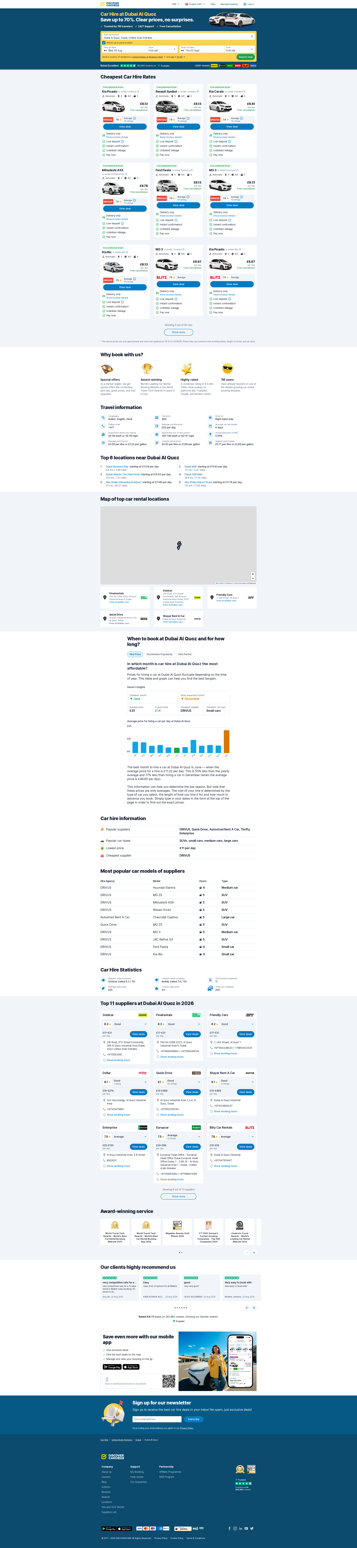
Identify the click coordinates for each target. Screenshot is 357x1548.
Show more (178, 332)
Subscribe (193, 1419)
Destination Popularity (160, 654)
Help (213, 4)
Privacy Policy (160, 1538)
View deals (138, 1034)
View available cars (119, 602)
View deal (125, 126)
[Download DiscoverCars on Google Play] (112, 1367)
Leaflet (220, 583)
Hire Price (135, 654)
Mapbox (229, 583)
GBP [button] (174, 4)
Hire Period (184, 654)
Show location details (117, 137)
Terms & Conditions (195, 1538)
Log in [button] (251, 4)
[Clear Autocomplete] (252, 36)
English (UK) (195, 4)
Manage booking (229, 4)
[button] (178, 548)
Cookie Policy (176, 1538)
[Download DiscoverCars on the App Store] (131, 1367)
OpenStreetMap (241, 583)
